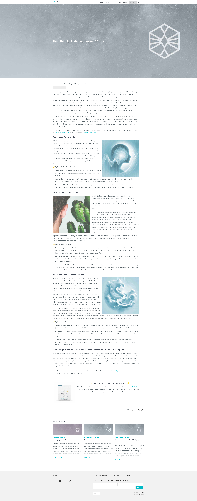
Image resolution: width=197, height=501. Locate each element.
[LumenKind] (60, 1)
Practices (64, 87)
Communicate (57, 87)
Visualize (63, 437)
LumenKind (141, 492)
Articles (95, 475)
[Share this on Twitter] (131, 410)
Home (55, 84)
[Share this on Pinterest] (138, 410)
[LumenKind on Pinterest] (60, 481)
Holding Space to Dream (61, 440)
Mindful (61, 84)
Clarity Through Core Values (93, 440)
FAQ (111, 475)
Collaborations (103, 475)
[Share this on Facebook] (135, 410)
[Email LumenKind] (70, 481)
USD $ (132, 2)
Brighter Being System (63, 132)
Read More (57, 457)
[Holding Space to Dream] (67, 429)
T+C (122, 475)
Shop (102, 2)
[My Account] (138, 2)
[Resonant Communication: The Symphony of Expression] (129, 429)
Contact (127, 475)
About (125, 2)
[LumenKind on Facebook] (55, 481)
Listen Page (115, 371)
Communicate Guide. (89, 132)
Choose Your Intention (114, 2)
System (116, 475)
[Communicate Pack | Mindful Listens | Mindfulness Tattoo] (65, 403)
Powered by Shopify (139, 494)
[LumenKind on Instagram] (65, 481)
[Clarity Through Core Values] (98, 429)
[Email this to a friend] (142, 410)
